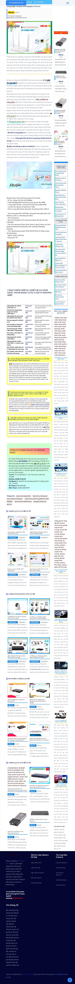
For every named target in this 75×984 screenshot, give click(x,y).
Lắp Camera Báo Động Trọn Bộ (60, 281)
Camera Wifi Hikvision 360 (59, 245)
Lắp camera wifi (36, 863)
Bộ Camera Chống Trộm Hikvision (61, 286)
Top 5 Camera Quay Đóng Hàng (60, 203)
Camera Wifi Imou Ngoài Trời (61, 259)
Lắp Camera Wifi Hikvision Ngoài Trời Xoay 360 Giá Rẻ (61, 252)
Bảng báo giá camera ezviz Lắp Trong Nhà (61, 209)
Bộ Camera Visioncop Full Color (60, 297)
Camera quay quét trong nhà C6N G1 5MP (17, 617)
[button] (68, 2)
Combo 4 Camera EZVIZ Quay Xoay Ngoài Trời (38, 617)
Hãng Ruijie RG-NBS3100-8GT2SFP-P (16, 700)
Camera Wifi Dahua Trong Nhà (61, 233)
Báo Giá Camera (36, 878)
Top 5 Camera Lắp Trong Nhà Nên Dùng (61, 173)
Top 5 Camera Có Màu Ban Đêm (61, 215)
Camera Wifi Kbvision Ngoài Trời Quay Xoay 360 (61, 265)
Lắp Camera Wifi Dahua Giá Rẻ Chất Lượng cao (61, 239)
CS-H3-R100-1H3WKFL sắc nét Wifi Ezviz (16, 532)
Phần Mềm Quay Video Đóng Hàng (61, 358)
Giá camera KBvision (59, 874)
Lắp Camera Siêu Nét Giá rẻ (60, 291)
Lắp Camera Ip (35, 868)
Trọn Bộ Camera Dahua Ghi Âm (60, 303)
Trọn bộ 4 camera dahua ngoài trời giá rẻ (39, 532)
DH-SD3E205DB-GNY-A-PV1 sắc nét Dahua (39, 569)
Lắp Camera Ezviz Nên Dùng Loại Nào (61, 474)
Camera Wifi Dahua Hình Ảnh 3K (61, 271)
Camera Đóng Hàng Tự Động (61, 417)
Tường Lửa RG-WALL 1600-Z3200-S (39, 820)
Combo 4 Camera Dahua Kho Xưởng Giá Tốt (38, 656)
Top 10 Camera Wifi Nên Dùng (23, 501)
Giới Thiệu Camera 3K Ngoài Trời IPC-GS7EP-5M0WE (61, 621)
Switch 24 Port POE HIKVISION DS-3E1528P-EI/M (17, 789)
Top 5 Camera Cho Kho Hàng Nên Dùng (61, 185)
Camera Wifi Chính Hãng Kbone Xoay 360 (61, 227)
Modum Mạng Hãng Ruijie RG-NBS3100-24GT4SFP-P (17, 739)
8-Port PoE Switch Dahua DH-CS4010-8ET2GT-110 (39, 786)
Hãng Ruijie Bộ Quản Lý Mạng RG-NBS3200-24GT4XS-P (39, 740)
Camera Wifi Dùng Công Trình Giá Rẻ (61, 785)
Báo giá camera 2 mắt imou (61, 179)
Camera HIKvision (61, 863)
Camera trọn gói (36, 883)
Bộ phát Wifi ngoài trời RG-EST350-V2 (60, 143)
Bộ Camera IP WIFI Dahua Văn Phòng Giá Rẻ (17, 656)
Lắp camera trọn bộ (37, 873)
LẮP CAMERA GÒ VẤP (16, 3)
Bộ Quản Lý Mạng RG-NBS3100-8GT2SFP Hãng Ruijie (38, 701)
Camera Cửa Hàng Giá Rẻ (23, 496)
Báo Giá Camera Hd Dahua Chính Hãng (61, 721)
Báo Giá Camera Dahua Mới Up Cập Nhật (61, 197)
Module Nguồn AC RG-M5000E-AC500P (60, 112)
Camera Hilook (60, 885)
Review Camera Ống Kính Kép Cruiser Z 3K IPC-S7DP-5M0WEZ (61, 672)
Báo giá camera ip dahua (61, 191)
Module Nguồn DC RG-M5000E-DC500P (16, 832)
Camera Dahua (61, 868)
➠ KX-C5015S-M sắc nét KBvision (16, 569)
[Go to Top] (70, 980)
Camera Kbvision (61, 880)
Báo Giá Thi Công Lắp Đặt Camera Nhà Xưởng (60, 571)
